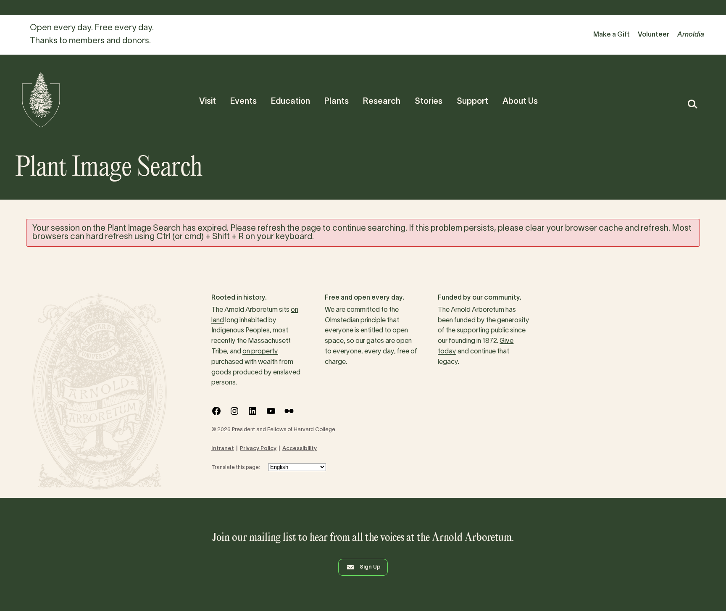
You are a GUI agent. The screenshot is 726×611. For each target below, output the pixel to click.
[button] (692, 104)
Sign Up (370, 567)
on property (260, 352)
